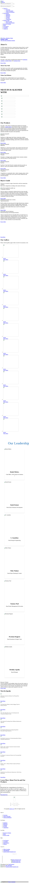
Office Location (6, 849)
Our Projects (6, 26)
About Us (5, 8)
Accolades (5, 27)
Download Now (4, 794)
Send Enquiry (6, 842)
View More (5, 259)
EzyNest (8, 18)
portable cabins (8, 60)
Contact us (5, 28)
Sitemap (5, 844)
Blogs (4, 25)
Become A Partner (7, 24)
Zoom (4, 258)
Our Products (6, 13)
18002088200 (6, 850)
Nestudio (8, 16)
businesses (25, 59)
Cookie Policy (15, 805)
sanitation (3, 60)
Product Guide (6, 20)
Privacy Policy (15, 803)
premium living (17, 60)
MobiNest (8, 15)
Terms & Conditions (15, 804)
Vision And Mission (10, 12)
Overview (8, 9)
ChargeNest (8, 19)
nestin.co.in (11, 808)
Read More (3, 237)
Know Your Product (10, 22)
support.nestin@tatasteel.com (9, 851)
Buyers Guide (9, 21)
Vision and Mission (7, 817)
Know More (3, 63)
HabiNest (8, 14)
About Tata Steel (9, 10)
